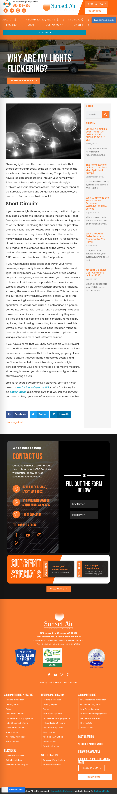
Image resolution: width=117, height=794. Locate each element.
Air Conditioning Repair (91, 704)
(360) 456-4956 (31, 515)
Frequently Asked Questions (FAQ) (94, 761)
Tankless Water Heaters (54, 760)
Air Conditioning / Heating (40, 19)
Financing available (89, 752)
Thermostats (12, 732)
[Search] (105, 114)
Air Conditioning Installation (93, 699)
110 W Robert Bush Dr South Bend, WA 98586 (36, 503)
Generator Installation (16, 755)
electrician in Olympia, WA (33, 387)
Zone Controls (12, 741)
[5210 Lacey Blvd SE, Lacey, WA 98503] (16, 489)
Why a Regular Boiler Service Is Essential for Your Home (96, 237)
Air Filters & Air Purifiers (53, 737)
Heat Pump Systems (15, 713)
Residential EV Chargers (17, 764)
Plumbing (11, 24)
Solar (31, 24)
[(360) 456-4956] (16, 514)
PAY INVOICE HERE (104, 20)
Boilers (9, 709)
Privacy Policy (47, 682)
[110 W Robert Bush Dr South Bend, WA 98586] (16, 502)
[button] (17, 414)
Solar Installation (14, 760)
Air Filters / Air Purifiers (15, 737)
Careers (78, 24)
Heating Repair (13, 704)
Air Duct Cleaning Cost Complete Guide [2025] (96, 272)
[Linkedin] (24, 10)
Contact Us (52, 24)
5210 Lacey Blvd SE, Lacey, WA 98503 (34, 489)
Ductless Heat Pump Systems (19, 718)
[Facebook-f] (6, 10)
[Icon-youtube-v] (12, 10)
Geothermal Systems (16, 727)
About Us (7, 19)
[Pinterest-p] (16, 543)
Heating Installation (15, 699)
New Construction (51, 746)
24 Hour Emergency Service (25, 1)
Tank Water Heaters (52, 764)
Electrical (74, 19)
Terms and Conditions (66, 682)
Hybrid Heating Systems (17, 723)
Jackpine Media (102, 791)
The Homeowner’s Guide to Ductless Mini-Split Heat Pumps (96, 169)
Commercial (46, 32)
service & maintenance (90, 744)
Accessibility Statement (62, 791)
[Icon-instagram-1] (18, 10)
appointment (18, 392)
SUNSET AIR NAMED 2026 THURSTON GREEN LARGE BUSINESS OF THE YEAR (96, 134)
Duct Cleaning (86, 737)
